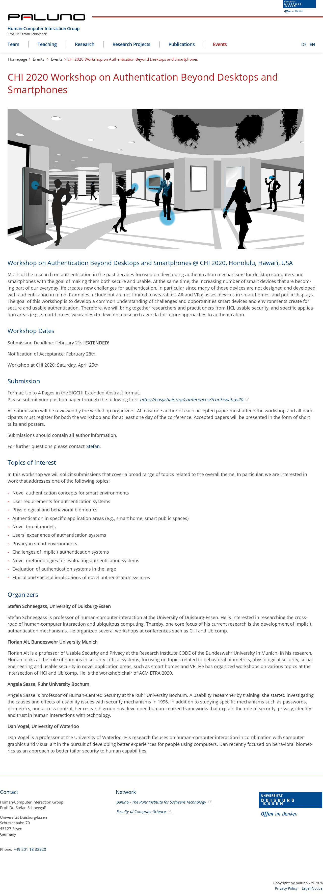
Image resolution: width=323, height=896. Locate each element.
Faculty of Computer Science (141, 811)
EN (312, 44)
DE (304, 44)
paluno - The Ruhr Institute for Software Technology (161, 802)
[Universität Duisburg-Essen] (299, 11)
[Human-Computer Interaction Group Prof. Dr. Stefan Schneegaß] (82, 24)
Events (38, 59)
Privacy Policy (286, 888)
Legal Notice (312, 888)
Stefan (93, 446)
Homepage (17, 59)
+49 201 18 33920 (29, 849)
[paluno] (47, 19)
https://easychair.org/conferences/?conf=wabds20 (191, 399)
